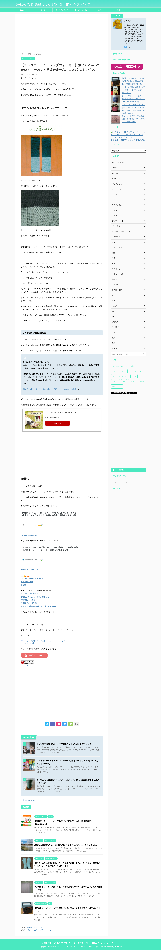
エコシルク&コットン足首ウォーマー (60, 412)
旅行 (99, 10)
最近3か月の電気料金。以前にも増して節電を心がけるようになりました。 (66, 845)
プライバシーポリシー (120, 482)
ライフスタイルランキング (30, 665)
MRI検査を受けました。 (36, 927)
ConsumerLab (117, 366)
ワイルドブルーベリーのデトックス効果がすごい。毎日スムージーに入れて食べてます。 (133, 99)
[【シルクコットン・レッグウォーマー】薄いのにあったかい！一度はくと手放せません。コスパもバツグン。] (64, 724)
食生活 (43, 10)
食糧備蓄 (141, 381)
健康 (118, 10)
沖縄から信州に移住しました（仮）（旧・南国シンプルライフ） (54, 4)
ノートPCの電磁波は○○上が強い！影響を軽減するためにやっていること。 (133, 90)
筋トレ (131, 381)
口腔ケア (115, 381)
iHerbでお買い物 (81, 10)
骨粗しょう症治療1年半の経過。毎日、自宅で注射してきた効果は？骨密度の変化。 (133, 119)
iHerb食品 (130, 366)
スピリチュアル (135, 371)
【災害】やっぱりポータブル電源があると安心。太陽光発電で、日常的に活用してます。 (133, 81)
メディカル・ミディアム (120, 376)
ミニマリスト (24, 10)
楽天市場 (57, 423)
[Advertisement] (62, 33)
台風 (124, 381)
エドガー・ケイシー (119, 371)
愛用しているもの (62, 10)
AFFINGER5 (118, 947)
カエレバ (56, 417)
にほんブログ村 (27, 643)
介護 (134, 376)
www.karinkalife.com (29, 535)
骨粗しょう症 (117, 386)
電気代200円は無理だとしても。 (40, 930)
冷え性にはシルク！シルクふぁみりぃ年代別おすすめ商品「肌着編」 (50, 389)
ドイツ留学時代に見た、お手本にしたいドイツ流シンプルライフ (64, 744)
